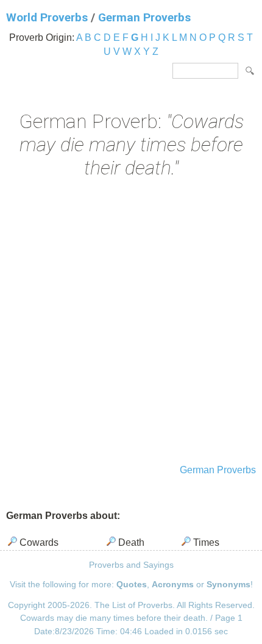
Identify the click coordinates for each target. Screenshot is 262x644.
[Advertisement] (131, 322)
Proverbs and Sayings (131, 565)
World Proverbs (47, 17)
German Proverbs (144, 17)
